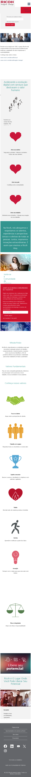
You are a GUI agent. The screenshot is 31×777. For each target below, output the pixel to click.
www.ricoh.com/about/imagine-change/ (11, 60)
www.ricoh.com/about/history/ (9, 57)
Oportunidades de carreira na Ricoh (15, 731)
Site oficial (15, 734)
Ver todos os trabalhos (15, 760)
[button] (23, 4)
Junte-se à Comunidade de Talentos (15, 765)
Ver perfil (27, 11)
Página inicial (15, 727)
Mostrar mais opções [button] (13, 21)
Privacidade (15, 738)
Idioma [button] (26, 9)
